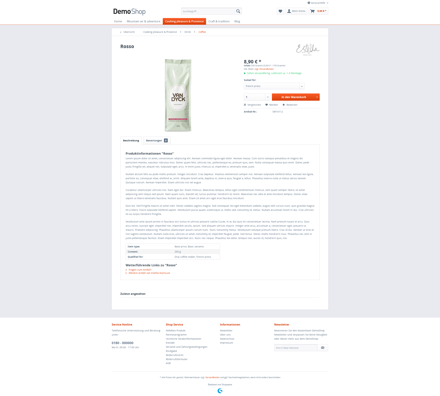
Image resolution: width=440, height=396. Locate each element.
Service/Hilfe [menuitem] (318, 2)
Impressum (226, 342)
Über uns (225, 334)
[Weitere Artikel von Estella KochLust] (308, 50)
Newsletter (226, 330)
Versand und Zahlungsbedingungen (186, 346)
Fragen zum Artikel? (139, 269)
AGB (168, 363)
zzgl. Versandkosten (264, 69)
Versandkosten (212, 377)
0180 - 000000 (122, 343)
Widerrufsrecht (174, 355)
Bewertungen (156, 140)
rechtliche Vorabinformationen (183, 338)
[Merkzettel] (280, 11)
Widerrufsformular (177, 359)
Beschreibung (131, 140)
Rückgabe (171, 351)
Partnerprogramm (176, 334)
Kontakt (170, 342)
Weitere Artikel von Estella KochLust (149, 273)
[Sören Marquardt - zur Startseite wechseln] (129, 12)
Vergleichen (254, 104)
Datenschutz (227, 338)
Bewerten (292, 104)
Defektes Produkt (175, 330)
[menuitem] (211, 11)
